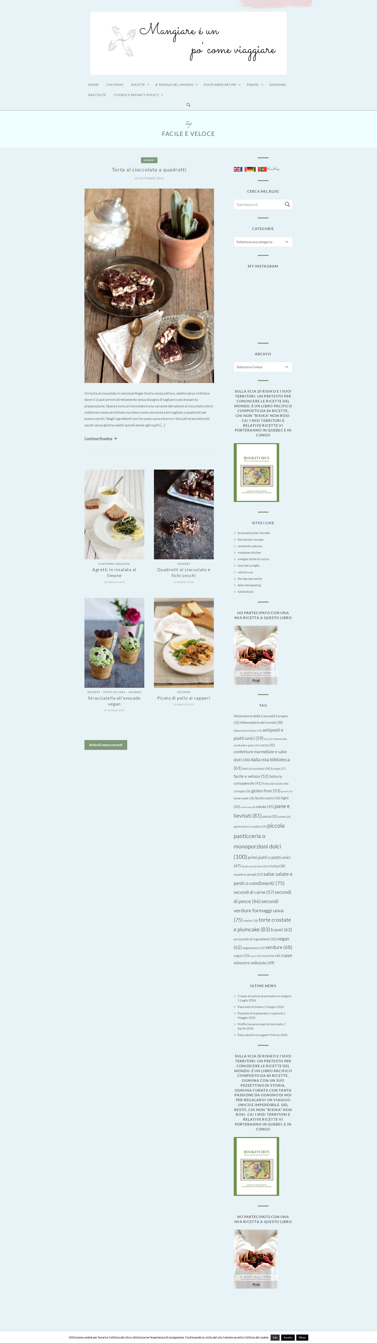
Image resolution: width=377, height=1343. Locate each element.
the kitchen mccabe (251, 539)
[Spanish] (277, 169)
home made (244, 798)
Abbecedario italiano (248, 730)
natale (265, 806)
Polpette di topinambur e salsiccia (260, 1013)
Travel (253, 84)
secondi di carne (254, 892)
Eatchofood (245, 591)
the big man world (250, 578)
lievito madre (268, 798)
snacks (250, 920)
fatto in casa (114, 692)
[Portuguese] (263, 169)
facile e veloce (251, 776)
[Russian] (270, 169)
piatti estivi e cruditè (250, 826)
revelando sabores (250, 546)
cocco (267, 745)
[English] (237, 169)
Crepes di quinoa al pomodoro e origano (264, 996)
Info (275, 1337)
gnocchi (286, 791)
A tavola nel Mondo (174, 84)
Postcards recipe (220, 84)
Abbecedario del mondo (261, 722)
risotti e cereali (248, 874)
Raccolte (97, 95)
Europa (278, 768)
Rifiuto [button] (302, 1337)
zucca (256, 955)
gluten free (266, 790)
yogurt (242, 956)
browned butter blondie (254, 533)
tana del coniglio (249, 565)
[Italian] (257, 169)
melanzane (248, 807)
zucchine (271, 955)
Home (93, 84)
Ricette (138, 84)
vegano (134, 692)
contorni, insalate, (114, 563)
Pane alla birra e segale (253, 1035)
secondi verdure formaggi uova (259, 910)
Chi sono (115, 84)
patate (284, 816)
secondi (183, 692)
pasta (269, 816)
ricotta (276, 866)
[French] (243, 169)
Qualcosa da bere (254, 866)
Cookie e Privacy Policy (136, 95)
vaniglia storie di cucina (253, 559)
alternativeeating (249, 585)
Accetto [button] (288, 1337)
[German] (250, 169)
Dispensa (277, 84)
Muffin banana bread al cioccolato (260, 1024)
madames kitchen (249, 552)
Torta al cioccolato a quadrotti (149, 169)
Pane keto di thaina (251, 1007)
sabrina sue (245, 572)
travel (281, 929)
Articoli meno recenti (106, 745)
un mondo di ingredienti (255, 939)
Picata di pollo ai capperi (183, 698)
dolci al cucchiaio (256, 768)
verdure (278, 947)
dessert (149, 160)
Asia (268, 738)
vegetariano (253, 948)
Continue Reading (98, 438)
